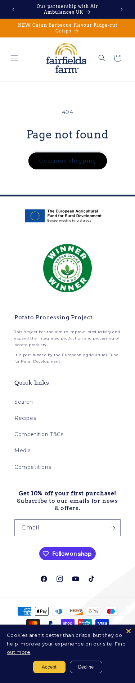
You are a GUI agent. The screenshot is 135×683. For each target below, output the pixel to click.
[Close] (128, 631)
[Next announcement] (122, 9)
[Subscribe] (112, 527)
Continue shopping (67, 161)
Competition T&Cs (39, 434)
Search (23, 402)
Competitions (32, 467)
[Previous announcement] (13, 9)
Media (22, 450)
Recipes (25, 418)
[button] (14, 58)
